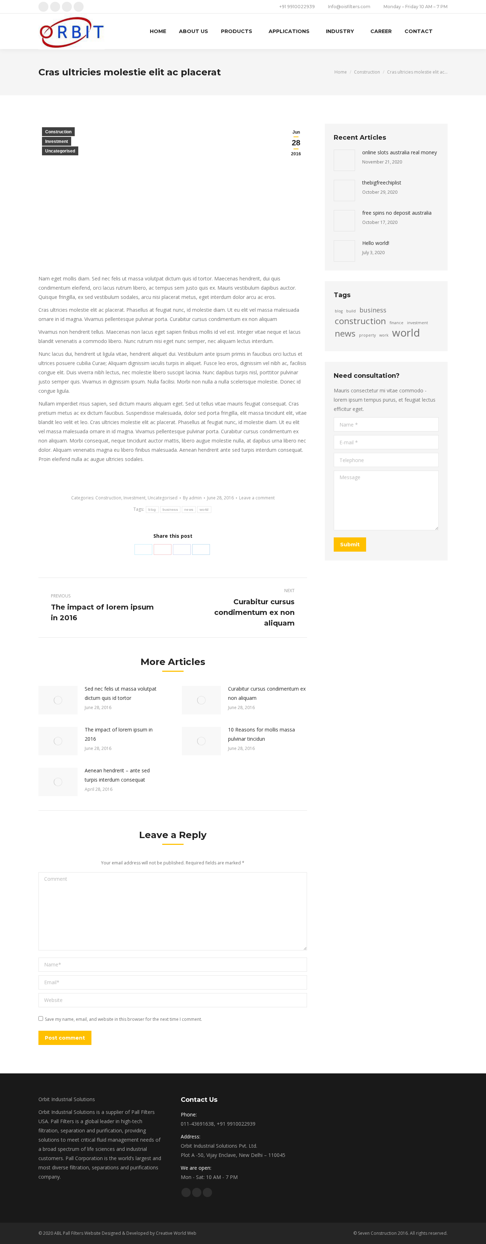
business (170, 509)
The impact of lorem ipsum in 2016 (119, 734)
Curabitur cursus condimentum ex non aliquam (267, 693)
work (384, 335)
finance (396, 322)
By (192, 498)
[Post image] (58, 700)
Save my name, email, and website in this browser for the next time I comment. (123, 1019)
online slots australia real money (399, 152)
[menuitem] (158, 31)
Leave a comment (257, 498)
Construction (58, 131)
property (367, 335)
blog (152, 509)
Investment (56, 141)
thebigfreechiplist (381, 182)
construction (360, 321)
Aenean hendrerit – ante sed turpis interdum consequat (117, 775)
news (188, 509)
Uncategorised (60, 151)
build (351, 311)
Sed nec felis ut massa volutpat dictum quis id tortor (121, 693)
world (204, 509)
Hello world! (375, 243)
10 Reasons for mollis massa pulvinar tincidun (261, 734)
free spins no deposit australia (397, 212)
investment (417, 322)
